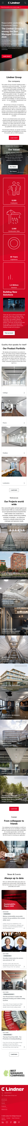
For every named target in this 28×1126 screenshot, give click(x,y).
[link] (14, 900)
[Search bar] (25, 3)
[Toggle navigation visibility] (3, 3)
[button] (10, 69)
